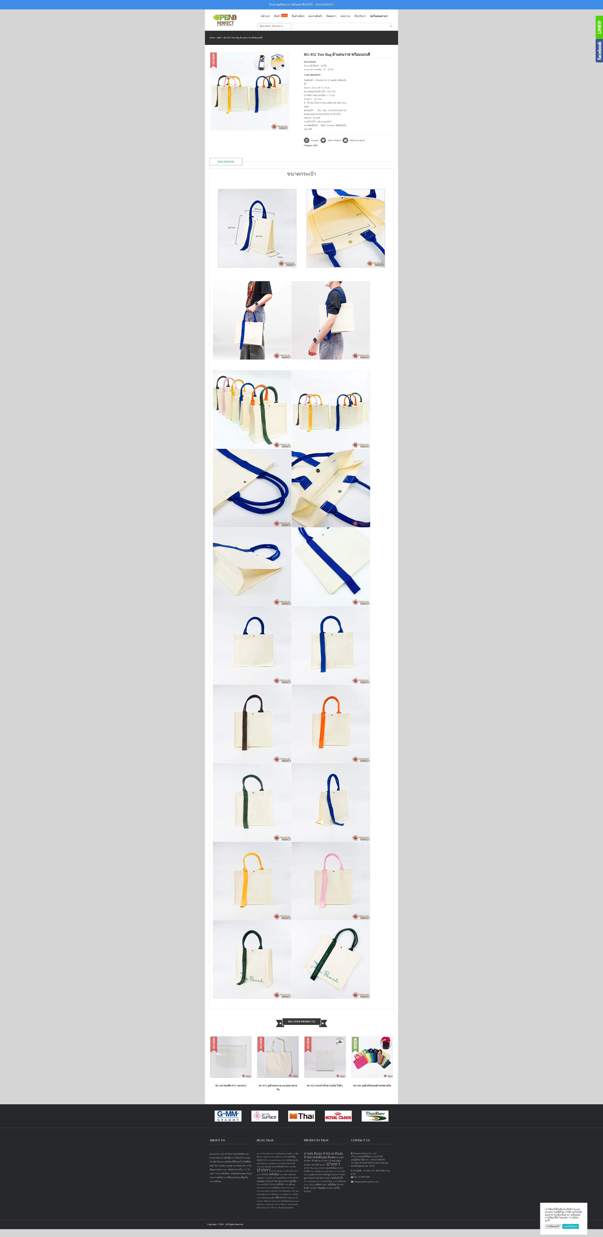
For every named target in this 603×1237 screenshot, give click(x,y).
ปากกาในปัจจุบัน (284, 1191)
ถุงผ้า (219, 38)
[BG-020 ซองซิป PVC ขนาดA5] (231, 1057)
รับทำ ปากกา (311, 1188)
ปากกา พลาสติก (339, 1171)
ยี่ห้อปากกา (275, 1194)
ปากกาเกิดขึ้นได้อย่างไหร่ (276, 1188)
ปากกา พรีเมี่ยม (315, 1171)
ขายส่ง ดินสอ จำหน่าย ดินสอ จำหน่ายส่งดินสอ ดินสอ (323, 1155)
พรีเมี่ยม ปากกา (336, 1184)
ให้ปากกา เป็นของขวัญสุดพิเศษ (282, 1208)
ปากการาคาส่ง (315, 1178)
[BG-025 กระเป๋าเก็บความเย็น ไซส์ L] (325, 1057)
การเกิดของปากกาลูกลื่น (283, 1153)
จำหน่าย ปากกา (320, 1160)
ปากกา (263, 1170)
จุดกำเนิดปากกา (262, 1163)
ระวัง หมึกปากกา (286, 1194)
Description (226, 161)
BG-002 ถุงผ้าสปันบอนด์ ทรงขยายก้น (372, 1085)
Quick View (245, 1072)
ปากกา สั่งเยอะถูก (310, 1181)
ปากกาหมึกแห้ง (289, 1184)
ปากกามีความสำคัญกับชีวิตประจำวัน (278, 1178)
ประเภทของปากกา (280, 1166)
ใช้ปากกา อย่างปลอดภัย (289, 1204)
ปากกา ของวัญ (276, 1171)
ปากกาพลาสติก (327, 1171)
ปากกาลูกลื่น (289, 1181)
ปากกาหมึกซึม (277, 1184)
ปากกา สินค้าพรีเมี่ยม (324, 1181)
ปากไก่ (292, 1191)
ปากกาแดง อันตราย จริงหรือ (267, 1191)
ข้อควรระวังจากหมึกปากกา (274, 1157)
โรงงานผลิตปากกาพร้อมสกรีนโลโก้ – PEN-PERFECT (301, 4)
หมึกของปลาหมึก (268, 1198)
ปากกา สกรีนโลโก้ (333, 1178)
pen (258, 1153)
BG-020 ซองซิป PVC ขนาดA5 (230, 1085)
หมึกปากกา (281, 1197)
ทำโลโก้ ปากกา (319, 1165)
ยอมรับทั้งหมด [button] (570, 1226)
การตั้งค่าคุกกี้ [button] (553, 1226)
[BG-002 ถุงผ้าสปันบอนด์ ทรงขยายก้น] (372, 1057)
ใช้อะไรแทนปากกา (263, 1208)
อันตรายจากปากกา (273, 1204)
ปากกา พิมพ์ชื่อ (309, 1175)
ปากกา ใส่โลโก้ (309, 1185)
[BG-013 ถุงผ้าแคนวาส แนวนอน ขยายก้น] (278, 1057)
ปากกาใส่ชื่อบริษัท (339, 1181)
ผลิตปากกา (321, 1184)
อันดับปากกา (261, 1204)
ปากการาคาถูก (273, 1181)
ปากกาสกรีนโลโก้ (263, 1184)
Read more (217, 1072)
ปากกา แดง (290, 1188)
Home (212, 38)
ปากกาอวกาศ (261, 1188)
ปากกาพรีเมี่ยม (270, 1174)
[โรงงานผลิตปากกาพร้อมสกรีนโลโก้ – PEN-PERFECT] (231, 20)
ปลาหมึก (293, 1167)
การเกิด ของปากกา (267, 1153)
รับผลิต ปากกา (325, 1188)
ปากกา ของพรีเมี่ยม (328, 1168)
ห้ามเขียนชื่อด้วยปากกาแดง (289, 1201)
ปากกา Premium (311, 1168)
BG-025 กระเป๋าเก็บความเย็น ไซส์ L (325, 1085)
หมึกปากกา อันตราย (271, 1201)
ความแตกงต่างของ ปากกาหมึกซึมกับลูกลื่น (283, 1160)
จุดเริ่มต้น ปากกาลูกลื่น (277, 1163)
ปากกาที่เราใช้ (287, 1171)
